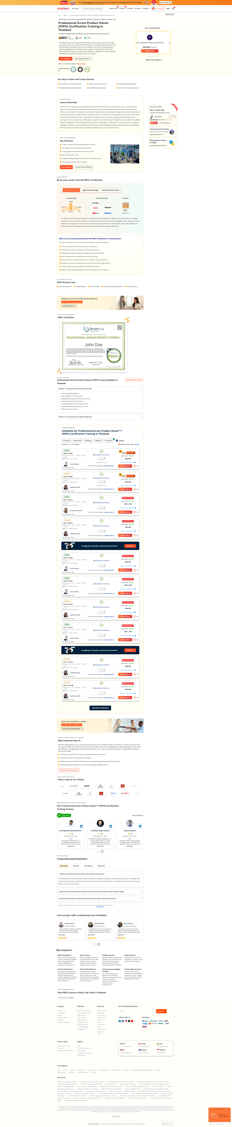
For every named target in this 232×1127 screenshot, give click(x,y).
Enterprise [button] (146, 8)
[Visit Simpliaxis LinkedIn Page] (81, 826)
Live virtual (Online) (83, 1010)
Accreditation (61, 1013)
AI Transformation (82, 1027)
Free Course (101, 1015)
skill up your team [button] (156, 134)
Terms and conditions (84, 1048)
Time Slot (110, 440)
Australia (144, 1050)
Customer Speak (62, 1017)
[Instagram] (125, 1021)
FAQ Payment (88, 866)
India (160, 1044)
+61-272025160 (144, 1053)
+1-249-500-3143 (144, 1046)
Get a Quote (81, 64)
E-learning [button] (130, 8)
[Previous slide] (98, 851)
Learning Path (101, 1029)
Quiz (98, 1034)
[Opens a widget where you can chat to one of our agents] (219, 1116)
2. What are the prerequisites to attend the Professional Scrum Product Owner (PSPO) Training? (91, 892)
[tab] (149, 56)
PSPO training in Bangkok (66, 998)
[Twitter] (128, 1021)
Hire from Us (61, 1048)
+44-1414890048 (125, 1053)
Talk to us (130, 546)
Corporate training (83, 1022)
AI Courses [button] (122, 8)
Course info (100, 1025)
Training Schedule (82, 1025)
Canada (143, 1044)
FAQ (78, 1046)
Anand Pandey (158, 116)
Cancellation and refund (84, 1053)
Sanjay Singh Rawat (76, 510)
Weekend (98, 440)
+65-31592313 (161, 1052)
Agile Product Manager (91, 190)
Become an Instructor (64, 1046)
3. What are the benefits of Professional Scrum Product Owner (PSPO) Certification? (87, 899)
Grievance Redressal (63, 1022)
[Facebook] (122, 1021)
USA (124, 1044)
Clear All (121, 440)
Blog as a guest (82, 1020)
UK (124, 1050)
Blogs (99, 1022)
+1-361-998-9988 (126, 1046)
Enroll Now (154, 123)
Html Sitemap (81, 1055)
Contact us (60, 1020)
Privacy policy (81, 1050)
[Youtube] (131, 1021)
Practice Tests (101, 1017)
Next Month (77, 440)
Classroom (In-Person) (84, 1013)
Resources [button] (138, 8)
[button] (75, 8)
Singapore (162, 1050)
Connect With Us (68, 306)
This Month (66, 440)
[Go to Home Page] (59, 15)
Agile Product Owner (71, 190)
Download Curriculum (102, 455)
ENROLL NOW (153, 51)
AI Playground (81, 1029)
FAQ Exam (76, 866)
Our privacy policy (94, 1124)
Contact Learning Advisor (71, 729)
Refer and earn (82, 1017)
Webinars (100, 1020)
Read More (71, 846)
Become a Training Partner (65, 1050)
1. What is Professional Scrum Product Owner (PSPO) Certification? (81, 874)
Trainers (99, 1027)
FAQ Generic (101, 866)
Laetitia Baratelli (75, 487)
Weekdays (88, 440)
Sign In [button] (168, 8)
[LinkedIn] (119, 1021)
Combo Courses (113, 8)
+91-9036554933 (162, 1046)
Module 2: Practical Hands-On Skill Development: (75, 417)
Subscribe (160, 1011)
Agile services (81, 1015)
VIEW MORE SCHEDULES (100, 708)
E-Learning (100, 1013)
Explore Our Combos (153, 60)
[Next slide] (102, 851)
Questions (100, 1032)
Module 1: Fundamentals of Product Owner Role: (75, 389)
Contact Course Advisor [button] (157, 145)
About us (60, 1010)
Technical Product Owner (110, 190)
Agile (65, 15)
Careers (59, 1015)
